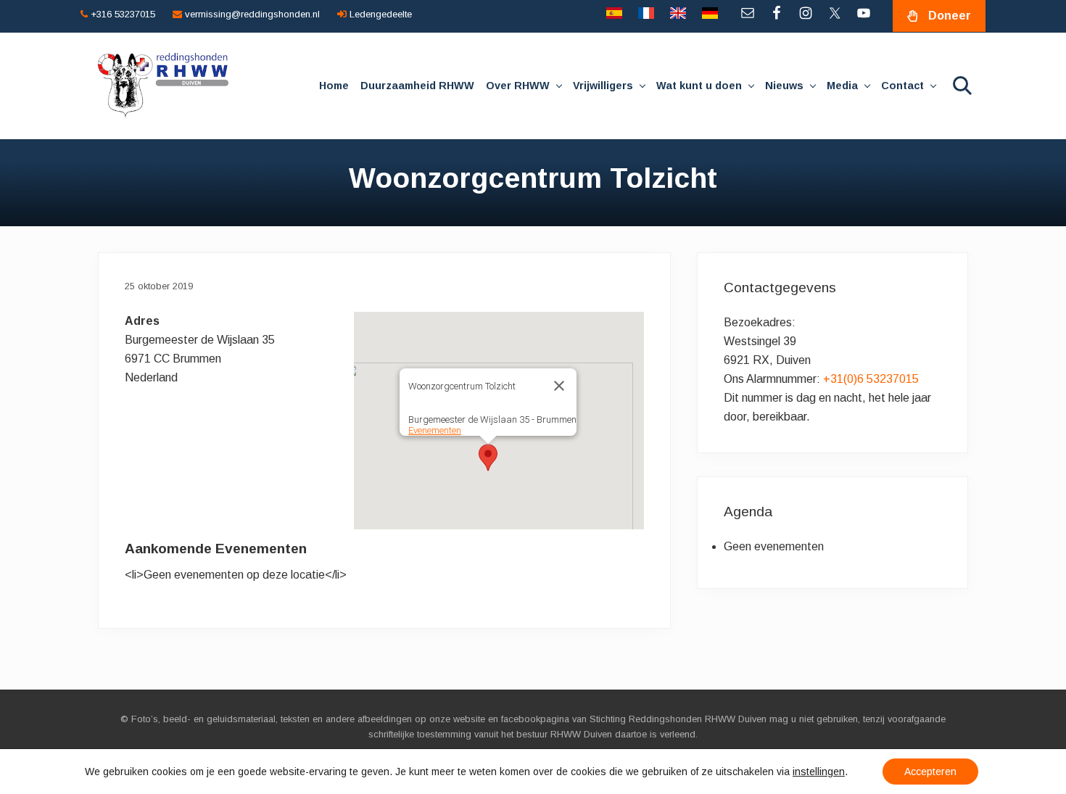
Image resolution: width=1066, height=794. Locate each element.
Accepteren (930, 771)
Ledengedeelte (379, 14)
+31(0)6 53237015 (871, 379)
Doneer (949, 15)
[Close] (559, 385)
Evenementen (434, 430)
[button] (488, 457)
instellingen (819, 771)
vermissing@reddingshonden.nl (251, 14)
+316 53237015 (121, 14)
